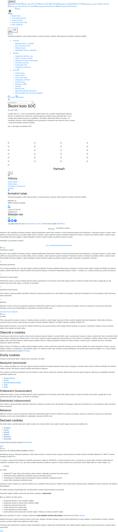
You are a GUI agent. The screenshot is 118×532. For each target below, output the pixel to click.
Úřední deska (19, 73)
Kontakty (11, 188)
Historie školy (20, 75)
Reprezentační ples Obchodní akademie (29, 93)
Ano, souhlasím (51, 245)
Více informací (5, 312)
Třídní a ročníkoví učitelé (23, 58)
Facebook (7, 428)
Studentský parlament (23, 67)
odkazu (82, 515)
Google (6, 430)
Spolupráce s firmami (22, 80)
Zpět (1, 446)
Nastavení (68, 245)
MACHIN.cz (61, 224)
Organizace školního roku (24, 56)
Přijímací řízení (20, 48)
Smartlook (7, 436)
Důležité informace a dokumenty (26, 60)
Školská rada (19, 88)
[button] (61, 70)
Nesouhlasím (60, 245)
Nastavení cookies (34, 224)
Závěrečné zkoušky (22, 63)
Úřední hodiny (13, 182)
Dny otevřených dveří (22, 46)
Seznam (6, 434)
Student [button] (15, 53)
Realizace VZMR (20, 84)
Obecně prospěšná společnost (25, 91)
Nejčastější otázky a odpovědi (25, 50)
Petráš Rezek (27, 442)
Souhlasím (14, 312)
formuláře (26, 351)
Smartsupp (7, 439)
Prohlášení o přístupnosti (16, 186)
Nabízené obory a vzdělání (24, 43)
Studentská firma (21, 65)
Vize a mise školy (21, 77)
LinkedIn (6, 432)
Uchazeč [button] (16, 41)
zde (103, 348)
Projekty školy (20, 82)
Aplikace (12, 1)
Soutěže (18, 86)
